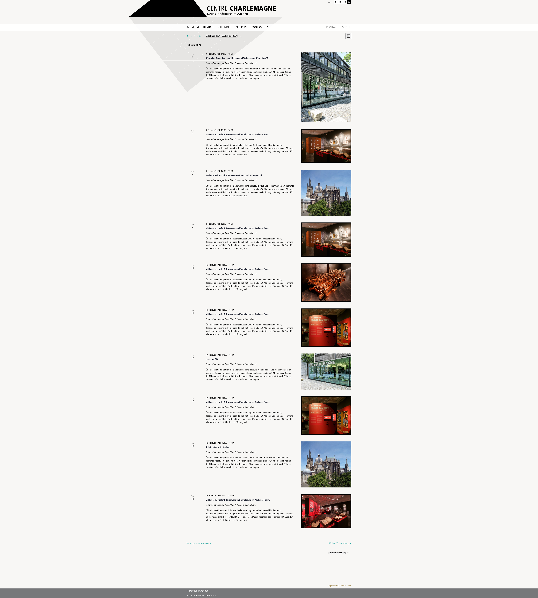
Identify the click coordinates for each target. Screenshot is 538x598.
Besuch (208, 27)
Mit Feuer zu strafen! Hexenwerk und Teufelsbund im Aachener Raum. (238, 135)
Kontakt (332, 27)
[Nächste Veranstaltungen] (191, 36)
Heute (198, 36)
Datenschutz (345, 586)
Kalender (224, 27)
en (345, 2)
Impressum (333, 586)
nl (336, 2)
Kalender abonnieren (337, 553)
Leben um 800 (212, 359)
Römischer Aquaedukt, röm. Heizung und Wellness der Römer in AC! (237, 58)
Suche (346, 27)
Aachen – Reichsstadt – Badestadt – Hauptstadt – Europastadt (234, 176)
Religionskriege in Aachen (217, 447)
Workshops (260, 27)
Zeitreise (242, 27)
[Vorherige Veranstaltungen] (187, 36)
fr (340, 2)
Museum (193, 27)
